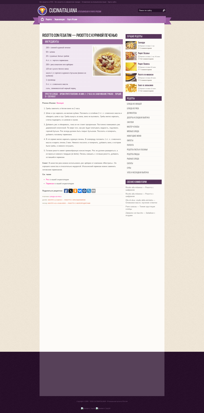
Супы (129, 168)
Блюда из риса (55, 196)
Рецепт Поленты (144, 64)
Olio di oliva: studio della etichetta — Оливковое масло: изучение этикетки (141, 201)
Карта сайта (112, 2)
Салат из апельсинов (145, 85)
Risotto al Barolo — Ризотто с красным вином (66, 200)
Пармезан (50, 184)
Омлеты (130, 140)
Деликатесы (132, 113)
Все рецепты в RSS (46, 2)
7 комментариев (146, 69)
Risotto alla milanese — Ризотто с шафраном (139, 188)
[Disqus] (82, 244)
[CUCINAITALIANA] (41, 19)
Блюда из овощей (134, 104)
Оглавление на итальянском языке (94, 2)
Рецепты (49, 19)
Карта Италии (72, 19)
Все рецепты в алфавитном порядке (67, 2)
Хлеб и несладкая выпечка (138, 172)
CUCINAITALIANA (63, 11)
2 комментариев (146, 48)
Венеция (60, 103)
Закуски (130, 122)
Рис (47, 180)
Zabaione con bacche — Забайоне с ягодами (140, 214)
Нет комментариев (146, 59)
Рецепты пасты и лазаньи (137, 150)
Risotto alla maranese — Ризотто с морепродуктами (69, 203)
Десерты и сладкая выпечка (138, 118)
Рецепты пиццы (133, 154)
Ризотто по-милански (145, 74)
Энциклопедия (60, 19)
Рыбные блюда (133, 159)
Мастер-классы (133, 127)
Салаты (130, 163)
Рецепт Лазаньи (143, 53)
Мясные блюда (133, 131)
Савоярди (141, 42)
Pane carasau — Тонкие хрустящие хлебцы (140, 208)
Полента (130, 145)
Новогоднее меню (134, 136)
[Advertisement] (102, 374)
